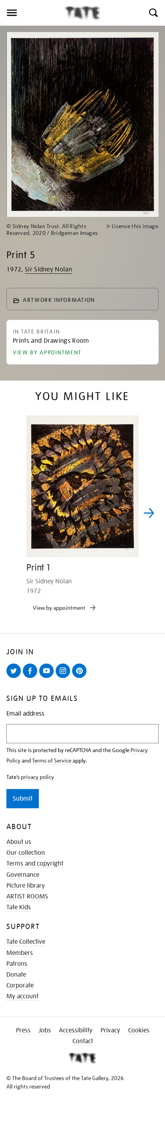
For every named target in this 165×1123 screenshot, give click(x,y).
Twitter (15, 677)
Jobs (44, 1030)
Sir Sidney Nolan (48, 269)
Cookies (138, 1030)
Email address (25, 714)
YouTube (48, 677)
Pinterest (81, 677)
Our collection (25, 853)
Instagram (64, 677)
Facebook (31, 677)
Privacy (110, 1030)
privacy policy (37, 777)
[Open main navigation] (32, 13)
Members (19, 953)
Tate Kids (18, 907)
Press (23, 1030)
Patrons (16, 964)
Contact (82, 1041)
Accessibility (76, 1030)
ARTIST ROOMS (27, 896)
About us (18, 842)
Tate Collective (25, 942)
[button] (153, 13)
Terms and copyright (34, 864)
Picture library (25, 886)
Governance (22, 875)
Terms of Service (51, 760)
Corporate (20, 985)
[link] (52, 230)
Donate (16, 975)
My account (22, 996)
